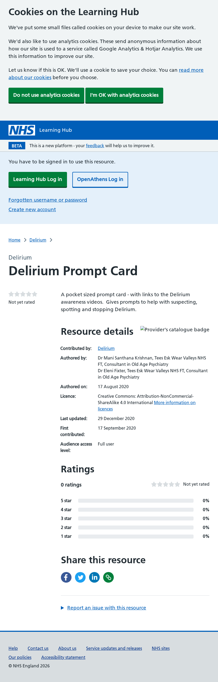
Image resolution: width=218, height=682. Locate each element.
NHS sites (161, 648)
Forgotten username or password (48, 200)
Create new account (32, 209)
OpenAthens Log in (100, 179)
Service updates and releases (114, 648)
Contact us (38, 648)
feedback (95, 145)
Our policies (20, 657)
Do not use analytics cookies (46, 95)
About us (67, 648)
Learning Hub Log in (37, 179)
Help (13, 648)
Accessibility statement (63, 657)
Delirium (38, 240)
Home (14, 240)
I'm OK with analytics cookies (124, 95)
